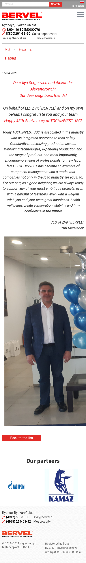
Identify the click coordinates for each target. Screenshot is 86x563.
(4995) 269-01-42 (18, 521)
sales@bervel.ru (14, 38)
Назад (10, 58)
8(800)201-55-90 (18, 33)
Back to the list (21, 438)
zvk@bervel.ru (46, 38)
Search (55, 4)
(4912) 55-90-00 (18, 517)
